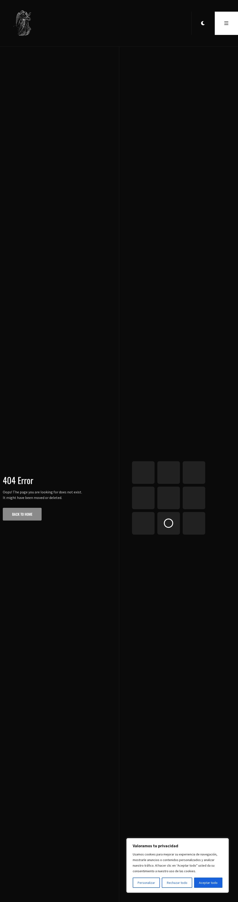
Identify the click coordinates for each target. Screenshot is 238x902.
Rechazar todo (177, 883)
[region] (177, 865)
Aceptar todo (208, 883)
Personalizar (146, 883)
